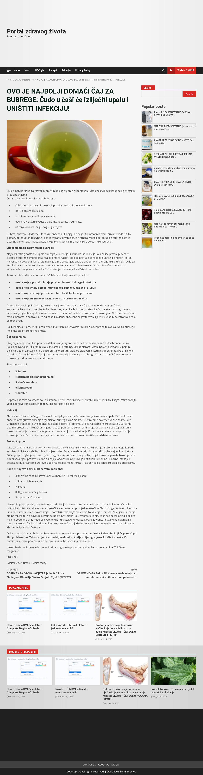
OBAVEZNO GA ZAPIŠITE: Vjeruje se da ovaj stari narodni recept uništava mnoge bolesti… (107, 573)
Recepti (53, 70)
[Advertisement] (168, 275)
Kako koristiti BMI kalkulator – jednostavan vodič (72, 607)
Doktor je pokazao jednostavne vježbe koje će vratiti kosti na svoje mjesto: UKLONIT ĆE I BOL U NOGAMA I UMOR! (116, 607)
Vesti (27, 70)
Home (17, 70)
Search (148, 88)
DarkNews (113, 771)
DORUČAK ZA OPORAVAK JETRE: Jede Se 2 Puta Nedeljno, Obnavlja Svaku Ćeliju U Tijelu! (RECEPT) (39, 573)
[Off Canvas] (9, 70)
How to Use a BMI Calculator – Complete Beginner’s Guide (28, 607)
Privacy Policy (82, 70)
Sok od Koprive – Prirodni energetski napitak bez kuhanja (173, 671)
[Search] (163, 70)
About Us (103, 764)
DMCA (115, 764)
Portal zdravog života (36, 31)
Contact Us (89, 764)
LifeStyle (39, 70)
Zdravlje (66, 70)
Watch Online (185, 70)
